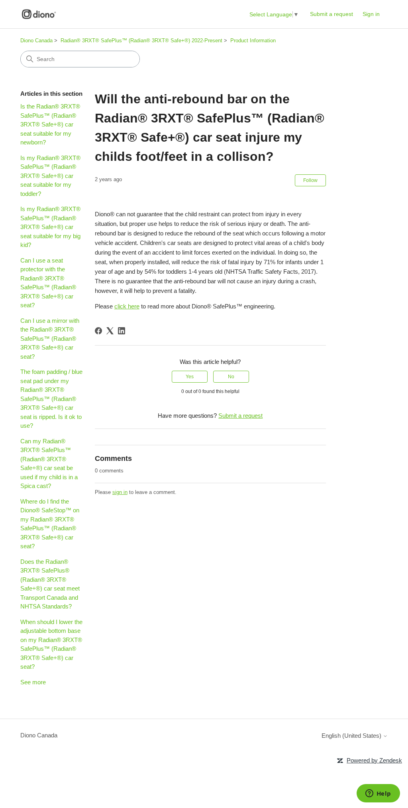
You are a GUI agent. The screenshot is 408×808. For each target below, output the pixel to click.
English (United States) (352, 735)
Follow (310, 180)
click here (126, 306)
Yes (190, 376)
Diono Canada (36, 40)
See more (33, 682)
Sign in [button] (371, 14)
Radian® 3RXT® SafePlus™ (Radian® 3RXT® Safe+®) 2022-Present (141, 40)
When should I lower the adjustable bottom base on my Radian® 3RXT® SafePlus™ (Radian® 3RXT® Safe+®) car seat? (51, 644)
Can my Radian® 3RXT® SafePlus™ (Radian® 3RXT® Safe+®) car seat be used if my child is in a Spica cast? (49, 464)
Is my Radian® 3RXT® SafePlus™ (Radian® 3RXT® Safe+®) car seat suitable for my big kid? (50, 226)
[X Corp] (110, 330)
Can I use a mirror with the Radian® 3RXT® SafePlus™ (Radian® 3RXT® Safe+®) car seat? (49, 338)
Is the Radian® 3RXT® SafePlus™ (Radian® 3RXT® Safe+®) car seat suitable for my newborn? (50, 124)
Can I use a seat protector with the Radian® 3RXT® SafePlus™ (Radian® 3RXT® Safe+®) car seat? (48, 283)
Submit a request (331, 14)
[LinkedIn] (121, 330)
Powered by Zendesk (374, 760)
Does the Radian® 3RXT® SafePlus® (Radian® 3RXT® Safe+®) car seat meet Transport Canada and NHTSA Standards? (50, 584)
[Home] (38, 14)
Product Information (253, 40)
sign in (120, 492)
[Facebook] (98, 330)
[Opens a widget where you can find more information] (378, 794)
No (231, 376)
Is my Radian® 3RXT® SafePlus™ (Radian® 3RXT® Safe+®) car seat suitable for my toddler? (50, 175)
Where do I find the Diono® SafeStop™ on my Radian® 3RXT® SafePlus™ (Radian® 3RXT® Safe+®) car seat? (49, 524)
